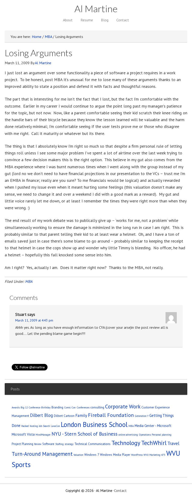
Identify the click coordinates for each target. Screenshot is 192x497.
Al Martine (96, 8)
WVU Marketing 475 (154, 454)
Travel (173, 443)
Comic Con (70, 407)
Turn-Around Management (42, 453)
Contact (120, 490)
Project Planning (22, 444)
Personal (156, 434)
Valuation (78, 454)
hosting (34, 426)
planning (166, 434)
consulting (97, 407)
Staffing (59, 444)
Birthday (46, 407)
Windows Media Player (115, 454)
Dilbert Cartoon (64, 416)
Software (48, 444)
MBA (28, 281)
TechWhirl (153, 443)
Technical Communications (92, 444)
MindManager (43, 434)
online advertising (128, 434)
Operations (145, 434)
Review (37, 444)
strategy (69, 444)
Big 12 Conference (30, 407)
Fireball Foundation (111, 414)
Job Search (44, 426)
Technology (125, 443)
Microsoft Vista (23, 434)
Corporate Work (122, 406)
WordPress (137, 454)
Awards (16, 407)
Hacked (25, 426)
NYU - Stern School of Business (85, 434)
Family (81, 415)
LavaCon (55, 426)
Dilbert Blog (41, 415)
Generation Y (141, 416)
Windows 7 (91, 454)
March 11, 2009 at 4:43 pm (34, 320)
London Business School (94, 424)
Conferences (83, 407)
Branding (57, 407)
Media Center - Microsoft (153, 425)
